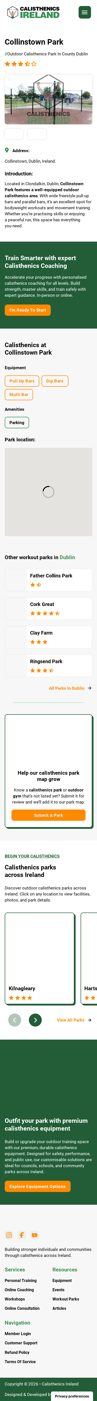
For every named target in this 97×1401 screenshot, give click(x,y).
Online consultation (22, 1308)
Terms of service (20, 1362)
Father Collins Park (51, 576)
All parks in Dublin (67, 688)
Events (58, 1290)
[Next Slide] (35, 1020)
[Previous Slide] (14, 1020)
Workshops (15, 1299)
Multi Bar (18, 394)
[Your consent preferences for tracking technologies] (72, 1396)
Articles (59, 1308)
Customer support (21, 1343)
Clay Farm (41, 633)
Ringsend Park (46, 661)
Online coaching (19, 1290)
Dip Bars (54, 380)
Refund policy (17, 1352)
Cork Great (42, 604)
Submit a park (48, 815)
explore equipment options (37, 1186)
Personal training (21, 1280)
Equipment (62, 1280)
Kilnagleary (22, 988)
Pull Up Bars (22, 380)
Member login (18, 1334)
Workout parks (65, 1299)
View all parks (71, 1020)
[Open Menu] (85, 12)
